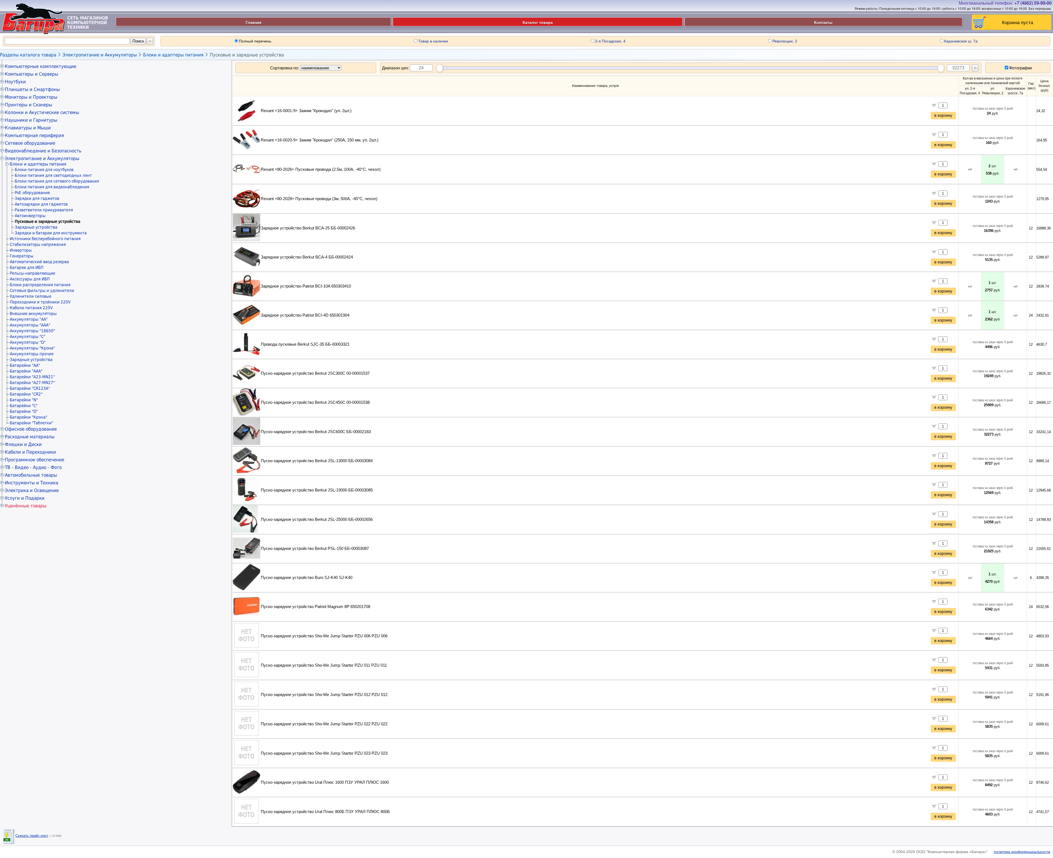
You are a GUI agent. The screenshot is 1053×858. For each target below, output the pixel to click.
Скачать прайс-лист (31, 836)
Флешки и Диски (23, 444)
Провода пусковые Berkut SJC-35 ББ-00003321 (305, 344)
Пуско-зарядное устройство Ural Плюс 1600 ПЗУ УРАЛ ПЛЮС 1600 (325, 782)
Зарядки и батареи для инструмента (51, 233)
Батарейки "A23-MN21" (32, 376)
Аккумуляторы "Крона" (32, 348)
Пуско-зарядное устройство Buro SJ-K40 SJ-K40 (306, 577)
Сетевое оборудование (30, 143)
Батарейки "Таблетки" (31, 423)
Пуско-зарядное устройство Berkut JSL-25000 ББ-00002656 (317, 519)
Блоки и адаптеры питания (173, 55)
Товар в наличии (433, 41)
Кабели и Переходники (30, 452)
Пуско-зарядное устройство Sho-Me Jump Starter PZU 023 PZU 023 (324, 753)
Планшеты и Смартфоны (32, 89)
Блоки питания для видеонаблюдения (52, 186)
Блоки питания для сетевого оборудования (57, 181)
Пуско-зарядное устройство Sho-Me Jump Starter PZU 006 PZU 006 (324, 636)
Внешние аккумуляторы (33, 313)
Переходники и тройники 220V (40, 302)
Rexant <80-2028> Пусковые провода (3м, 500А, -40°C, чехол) (319, 199)
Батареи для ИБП (26, 267)
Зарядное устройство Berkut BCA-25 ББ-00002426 (308, 228)
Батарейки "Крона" (28, 417)
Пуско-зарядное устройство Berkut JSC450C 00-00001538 (315, 402)
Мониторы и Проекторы (31, 97)
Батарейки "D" (24, 411)
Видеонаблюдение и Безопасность (43, 151)
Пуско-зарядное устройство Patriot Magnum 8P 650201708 (315, 606)
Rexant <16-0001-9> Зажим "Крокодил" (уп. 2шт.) (306, 111)
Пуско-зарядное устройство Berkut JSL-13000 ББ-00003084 (317, 461)
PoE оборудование (32, 192)
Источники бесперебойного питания (45, 238)
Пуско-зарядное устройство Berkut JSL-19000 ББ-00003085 (317, 490)
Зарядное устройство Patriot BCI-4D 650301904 (305, 315)
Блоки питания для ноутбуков (44, 169)
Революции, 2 (784, 41)
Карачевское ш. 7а (961, 41)
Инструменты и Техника (31, 482)
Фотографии (1020, 68)
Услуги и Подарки (24, 498)
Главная (253, 22)
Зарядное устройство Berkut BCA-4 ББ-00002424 (307, 257)
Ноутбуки (15, 81)
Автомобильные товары (31, 475)
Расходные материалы (30, 436)
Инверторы (21, 250)
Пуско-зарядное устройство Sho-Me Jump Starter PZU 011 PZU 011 (324, 665)
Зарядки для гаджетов (37, 198)
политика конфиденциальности (1022, 852)
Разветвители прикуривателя (44, 210)
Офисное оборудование (31, 429)
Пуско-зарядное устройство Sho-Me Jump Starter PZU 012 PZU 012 (324, 694)
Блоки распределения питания (40, 284)
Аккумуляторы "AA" (29, 319)
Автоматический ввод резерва (39, 261)
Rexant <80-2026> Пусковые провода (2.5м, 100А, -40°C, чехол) (321, 169)
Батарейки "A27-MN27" (32, 382)
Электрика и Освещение (32, 490)
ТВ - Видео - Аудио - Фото (33, 467)
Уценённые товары (25, 505)
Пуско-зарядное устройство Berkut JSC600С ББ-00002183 (316, 432)
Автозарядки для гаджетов (41, 204)
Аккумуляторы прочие (31, 353)
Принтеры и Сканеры (28, 104)
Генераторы (21, 256)
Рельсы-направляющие (32, 273)
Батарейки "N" (24, 399)
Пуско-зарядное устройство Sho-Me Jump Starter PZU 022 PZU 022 (324, 724)
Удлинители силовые (30, 296)
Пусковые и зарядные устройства (247, 55)
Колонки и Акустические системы (42, 112)
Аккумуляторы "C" (27, 336)
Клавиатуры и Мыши (28, 127)
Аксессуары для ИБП (30, 279)
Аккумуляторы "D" (28, 342)
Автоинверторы (30, 215)
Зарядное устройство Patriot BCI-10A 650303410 (306, 286)
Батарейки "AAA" (26, 371)
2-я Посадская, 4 (610, 41)
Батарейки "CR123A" (30, 388)
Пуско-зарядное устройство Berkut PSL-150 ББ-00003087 (315, 548)
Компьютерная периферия (34, 135)
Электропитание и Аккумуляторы (100, 55)
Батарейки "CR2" (26, 394)
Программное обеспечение (34, 459)
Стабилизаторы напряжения (38, 244)
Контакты (823, 22)
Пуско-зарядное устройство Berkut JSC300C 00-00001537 (315, 373)
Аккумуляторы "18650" (32, 330)
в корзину (943, 115)
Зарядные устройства (36, 227)
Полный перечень (255, 41)
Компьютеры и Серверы (31, 74)
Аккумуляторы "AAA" (30, 325)
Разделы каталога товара (28, 55)
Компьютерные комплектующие (40, 66)
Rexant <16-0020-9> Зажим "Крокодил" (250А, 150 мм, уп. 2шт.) (319, 140)
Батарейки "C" (24, 405)
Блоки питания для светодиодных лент (53, 175)
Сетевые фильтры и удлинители (42, 290)
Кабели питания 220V (31, 307)
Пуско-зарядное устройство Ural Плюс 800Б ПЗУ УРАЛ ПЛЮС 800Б (325, 811)
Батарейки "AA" (25, 365)
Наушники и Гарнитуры (31, 120)
